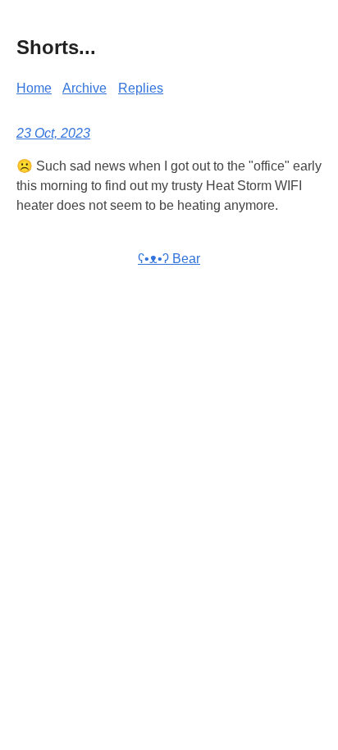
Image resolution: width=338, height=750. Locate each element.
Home (34, 88)
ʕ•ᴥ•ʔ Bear (169, 259)
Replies (140, 88)
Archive (84, 88)
